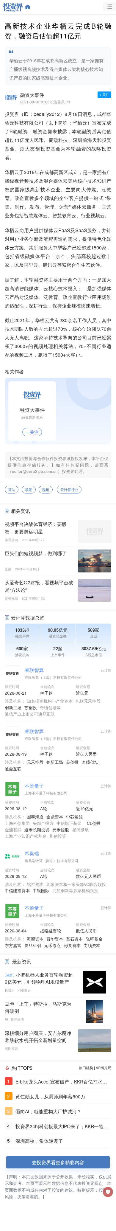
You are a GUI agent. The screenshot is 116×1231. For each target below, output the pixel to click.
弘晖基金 (94, 939)
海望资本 (35, 939)
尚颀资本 (92, 945)
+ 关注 (104, 94)
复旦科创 (32, 945)
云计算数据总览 (27, 617)
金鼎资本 (54, 816)
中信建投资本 (17, 890)
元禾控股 (35, 762)
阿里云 (31, 264)
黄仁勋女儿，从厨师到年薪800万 (50, 1096)
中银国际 (41, 890)
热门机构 (86, 1067)
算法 (11, 489)
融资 (9, 975)
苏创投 (30, 707)
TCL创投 (93, 823)
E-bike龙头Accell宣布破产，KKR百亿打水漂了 (61, 1082)
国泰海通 (35, 816)
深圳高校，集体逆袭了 (39, 1140)
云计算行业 (69, 489)
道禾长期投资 (36, 830)
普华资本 (54, 939)
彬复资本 (72, 945)
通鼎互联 (13, 768)
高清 (14, 288)
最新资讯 (21, 961)
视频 (45, 489)
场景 (28, 489)
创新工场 (13, 707)
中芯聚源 (74, 816)
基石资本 (74, 939)
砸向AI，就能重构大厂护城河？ (48, 1111)
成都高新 (54, 172)
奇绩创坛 (90, 762)
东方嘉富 (13, 945)
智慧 (28, 215)
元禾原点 (52, 945)
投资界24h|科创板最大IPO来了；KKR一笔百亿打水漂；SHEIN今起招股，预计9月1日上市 (63, 1126)
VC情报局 (103, 1067)
